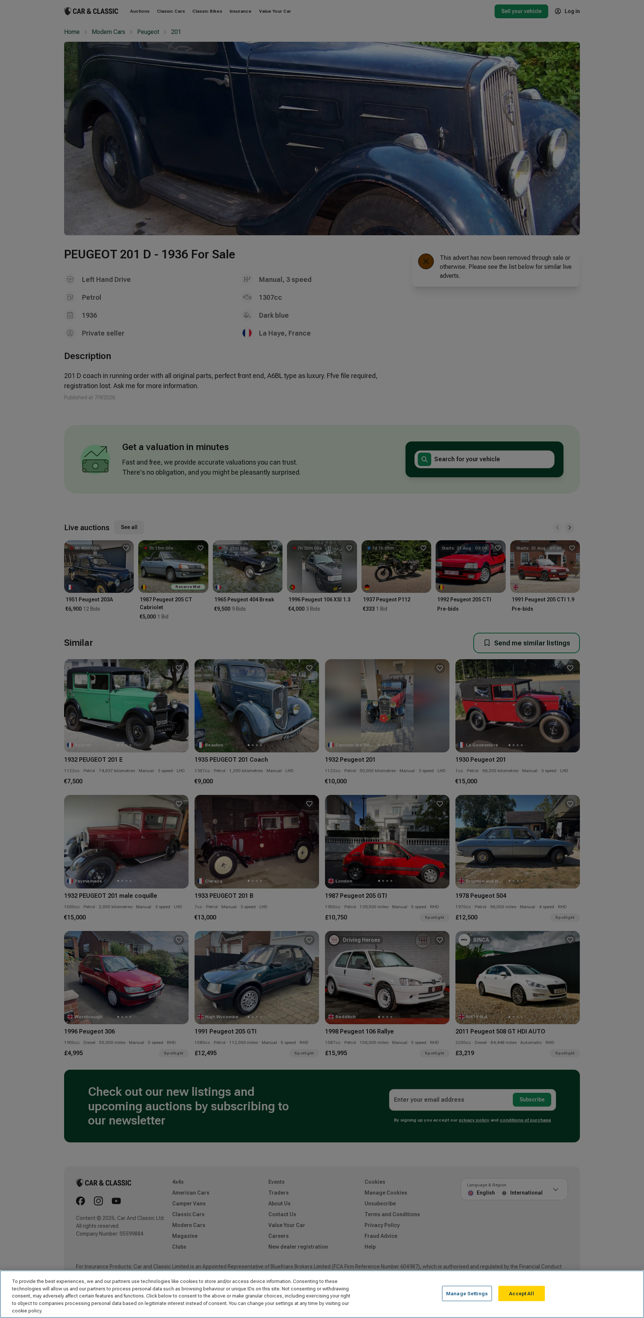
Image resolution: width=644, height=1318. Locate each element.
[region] (322, 1294)
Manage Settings (467, 1293)
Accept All (521, 1293)
